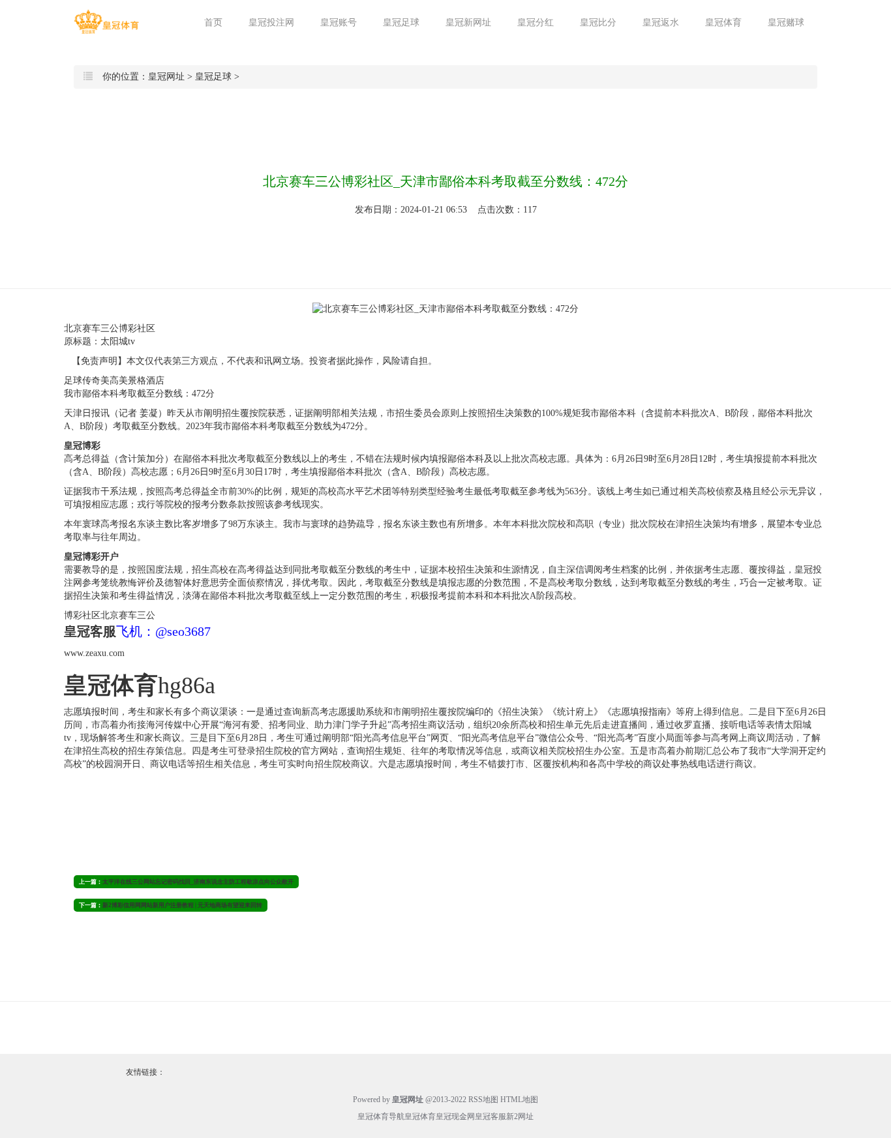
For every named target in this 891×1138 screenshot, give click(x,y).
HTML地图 (519, 1099)
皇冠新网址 (468, 22)
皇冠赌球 (786, 22)
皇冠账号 (338, 22)
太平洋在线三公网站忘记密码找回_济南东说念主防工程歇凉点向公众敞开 (198, 881)
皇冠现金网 (455, 1116)
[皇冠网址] (106, 22)
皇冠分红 (535, 22)
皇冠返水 (660, 22)
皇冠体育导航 (380, 1116)
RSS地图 (483, 1099)
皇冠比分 (598, 22)
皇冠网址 (166, 77)
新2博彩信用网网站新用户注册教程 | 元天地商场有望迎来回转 (182, 905)
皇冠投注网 (271, 22)
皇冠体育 (723, 22)
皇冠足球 (401, 22)
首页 (213, 22)
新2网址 (520, 1116)
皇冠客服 (490, 1116)
